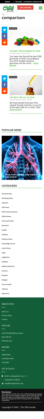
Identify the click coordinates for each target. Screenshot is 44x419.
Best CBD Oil (6, 337)
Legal (4, 253)
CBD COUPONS (25, 7)
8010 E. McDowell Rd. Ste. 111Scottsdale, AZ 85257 (16, 378)
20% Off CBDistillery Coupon (12, 333)
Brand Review (7, 194)
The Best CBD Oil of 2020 (22, 97)
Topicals (5, 289)
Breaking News (7, 198)
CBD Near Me (7, 341)
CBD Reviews (13, 28)
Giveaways (28, 2)
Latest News (6, 248)
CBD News (5, 207)
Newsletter (37, 2)
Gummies (5, 225)
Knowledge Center (8, 244)
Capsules (5, 203)
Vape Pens (5, 293)
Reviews (5, 275)
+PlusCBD (5, 362)
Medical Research (8, 266)
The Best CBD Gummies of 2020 (25, 51)
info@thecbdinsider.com (14, 383)
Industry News (7, 239)
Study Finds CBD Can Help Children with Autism (21, 175)
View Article (16, 109)
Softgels (4, 280)
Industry (5, 234)
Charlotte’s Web (8, 358)
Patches (5, 271)
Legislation (6, 257)
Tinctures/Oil (6, 284)
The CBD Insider (15, 53)
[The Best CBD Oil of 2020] (26, 85)
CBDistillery (6, 355)
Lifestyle (5, 262)
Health (4, 230)
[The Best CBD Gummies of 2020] (26, 38)
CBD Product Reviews (9, 212)
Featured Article (8, 221)
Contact (4, 319)
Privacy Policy (7, 315)
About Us (5, 311)
